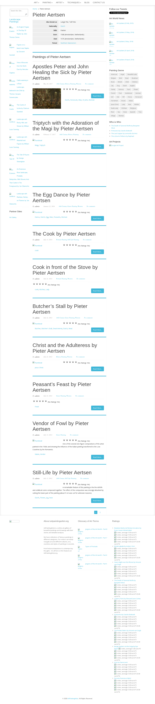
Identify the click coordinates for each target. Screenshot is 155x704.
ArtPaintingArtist (18, 3)
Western (78, 84)
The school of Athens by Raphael (122, 136)
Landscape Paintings (14, 20)
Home (35, 9)
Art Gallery (12, 217)
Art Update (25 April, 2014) (125, 51)
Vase (51, 498)
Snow (125, 112)
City (112, 86)
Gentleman (128, 93)
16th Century (60, 84)
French (113, 93)
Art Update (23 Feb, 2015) (125, 23)
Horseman (114, 101)
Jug (47, 498)
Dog (118, 86)
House (123, 101)
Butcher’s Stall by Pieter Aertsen (60, 309)
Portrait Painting (61, 239)
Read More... (97, 96)
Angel (122, 74)
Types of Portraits (91, 546)
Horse (130, 97)
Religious (133, 108)
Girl (112, 97)
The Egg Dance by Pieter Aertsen (61, 197)
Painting (48, 3)
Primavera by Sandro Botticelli (121, 131)
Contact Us (99, 3)
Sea (119, 112)
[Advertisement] (68, 170)
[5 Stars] (75, 89)
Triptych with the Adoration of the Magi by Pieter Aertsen (66, 125)
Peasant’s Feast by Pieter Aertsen (62, 387)
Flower (42, 498)
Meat (70, 328)
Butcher (38, 328)
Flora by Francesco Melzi (122, 678)
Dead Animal (57, 328)
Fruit (120, 93)
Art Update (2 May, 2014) (125, 41)
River (112, 112)
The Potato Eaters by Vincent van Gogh (127, 630)
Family (113, 89)
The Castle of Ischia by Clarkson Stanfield (23, 108)
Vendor (42, 454)
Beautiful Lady (132, 74)
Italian (37, 454)
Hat (118, 97)
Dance (37, 217)
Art (36, 3)
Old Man (124, 108)
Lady (47, 289)
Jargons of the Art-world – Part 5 (96, 564)
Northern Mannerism (68, 43)
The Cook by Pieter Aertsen (64, 234)
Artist (60, 3)
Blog (86, 3)
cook (36, 250)
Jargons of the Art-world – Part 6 (96, 555)
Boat (126, 78)
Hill (123, 97)
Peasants (57, 217)
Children (135, 82)
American (114, 74)
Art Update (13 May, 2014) (125, 32)
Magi (36, 145)
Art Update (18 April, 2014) (125, 60)
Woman (92, 100)
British (120, 82)
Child (127, 82)
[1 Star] (64, 89)
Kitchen (42, 289)
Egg (47, 217)
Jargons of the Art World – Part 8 (96, 529)
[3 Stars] (70, 89)
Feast (37, 407)
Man (80, 100)
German (138, 93)
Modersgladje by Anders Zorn (124, 546)
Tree (140, 112)
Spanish (132, 112)
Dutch (63, 26)
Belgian (113, 78)
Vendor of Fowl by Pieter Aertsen (61, 426)
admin (37, 84)
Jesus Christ (39, 367)
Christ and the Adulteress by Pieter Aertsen (65, 348)
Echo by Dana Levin (121, 662)
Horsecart (74, 100)
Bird (120, 78)
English (132, 86)
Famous (121, 89)
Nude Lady (114, 108)
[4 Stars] (72, 89)
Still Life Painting (73, 239)
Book (112, 82)
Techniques (74, 3)
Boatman (135, 78)
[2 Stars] (67, 89)
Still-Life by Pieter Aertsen (62, 472)
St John (85, 100)
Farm (128, 89)
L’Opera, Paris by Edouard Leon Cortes (127, 599)
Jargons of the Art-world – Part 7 (96, 538)
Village (113, 116)
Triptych (42, 145)
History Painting (70, 84)
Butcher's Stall (47, 328)
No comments (89, 84)
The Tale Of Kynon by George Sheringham (23, 158)
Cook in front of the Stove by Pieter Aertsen (65, 270)
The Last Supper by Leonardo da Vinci (124, 133)
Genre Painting (72, 206)
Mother (136, 104)
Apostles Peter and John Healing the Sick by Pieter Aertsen (62, 72)
